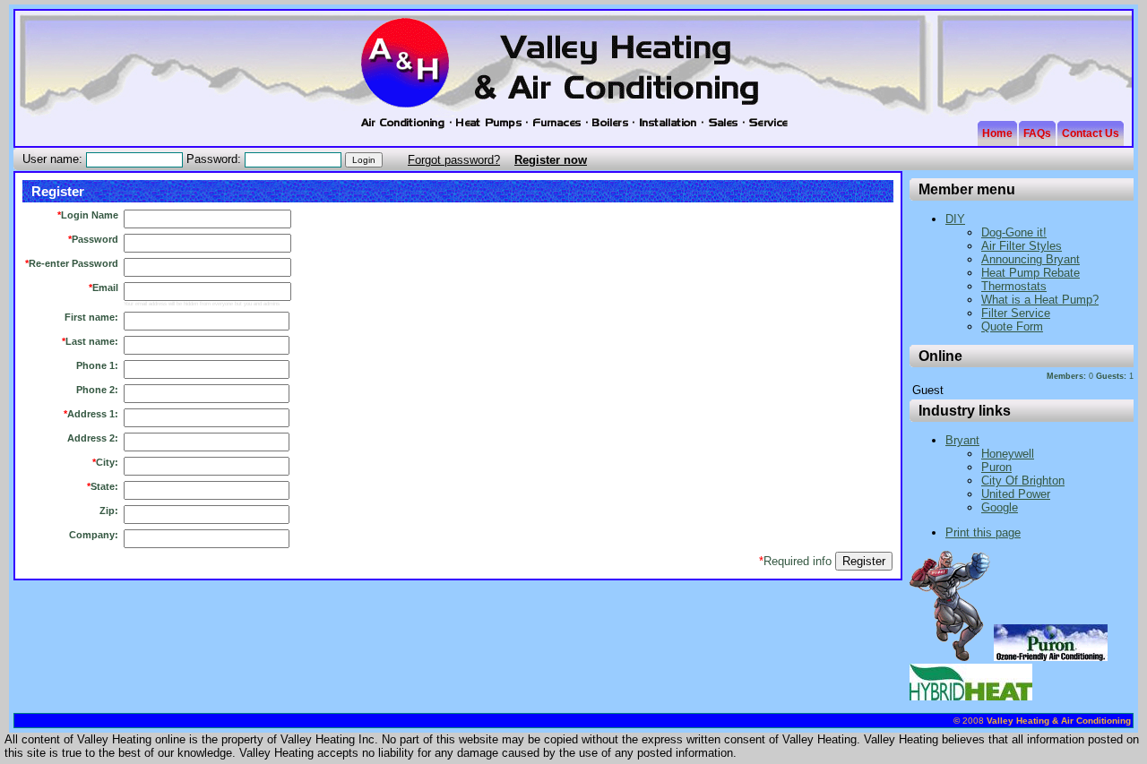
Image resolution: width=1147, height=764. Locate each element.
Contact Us (1090, 133)
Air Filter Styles (1021, 246)
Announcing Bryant (1030, 259)
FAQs (1037, 133)
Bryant (962, 440)
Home (997, 133)
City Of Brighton (1023, 480)
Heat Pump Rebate (1030, 272)
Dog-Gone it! (1014, 232)
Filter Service (1015, 313)
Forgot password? (454, 160)
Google (999, 507)
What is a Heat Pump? (1040, 299)
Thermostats (1014, 286)
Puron (996, 467)
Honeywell (1007, 453)
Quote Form (1012, 326)
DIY (955, 219)
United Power (1015, 494)
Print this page (983, 532)
